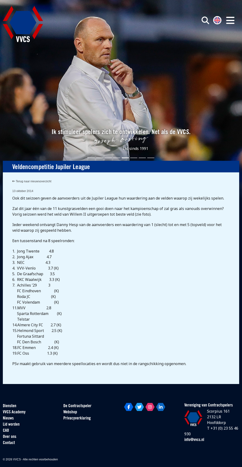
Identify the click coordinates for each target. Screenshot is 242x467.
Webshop (70, 412)
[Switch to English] (217, 20)
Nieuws (8, 418)
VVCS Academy (14, 412)
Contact (9, 443)
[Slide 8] (150, 158)
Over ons (9, 437)
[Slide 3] (108, 158)
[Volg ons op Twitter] (139, 407)
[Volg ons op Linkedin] (160, 407)
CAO (6, 431)
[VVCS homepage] (23, 24)
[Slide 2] (99, 158)
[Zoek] (205, 20)
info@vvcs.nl (194, 440)
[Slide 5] (125, 158)
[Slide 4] (116, 158)
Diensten (9, 406)
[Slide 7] (142, 158)
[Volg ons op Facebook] (128, 407)
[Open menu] (230, 20)
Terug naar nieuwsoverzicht (33, 181)
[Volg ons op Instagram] (150, 407)
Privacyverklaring (77, 418)
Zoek (172, 41)
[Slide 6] (133, 158)
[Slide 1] (91, 158)
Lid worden (11, 425)
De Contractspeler (77, 406)
